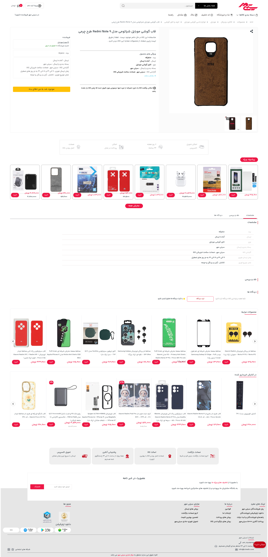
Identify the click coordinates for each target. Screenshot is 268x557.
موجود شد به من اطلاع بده (41, 89)
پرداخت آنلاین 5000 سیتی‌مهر (251, 521)
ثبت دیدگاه (200, 298)
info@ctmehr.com (246, 549)
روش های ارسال (191, 509)
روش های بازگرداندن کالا (220, 521)
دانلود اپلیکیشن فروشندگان (252, 513)
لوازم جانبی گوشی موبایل (195, 22)
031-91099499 (248, 542)
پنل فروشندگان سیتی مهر (253, 509)
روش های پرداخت (223, 517)
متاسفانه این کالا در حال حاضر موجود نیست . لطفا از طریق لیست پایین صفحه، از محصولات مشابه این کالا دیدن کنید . (132, 39)
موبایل (213, 22)
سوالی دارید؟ (259, 544)
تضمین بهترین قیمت (189, 517)
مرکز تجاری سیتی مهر (125, 555)
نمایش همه (134, 206)
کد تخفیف (205, 15)
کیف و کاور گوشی (171, 22)
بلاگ (192, 15)
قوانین (228, 509)
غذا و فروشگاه (223, 15)
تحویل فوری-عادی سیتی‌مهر (186, 521)
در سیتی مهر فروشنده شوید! (27, 14)
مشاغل (180, 15)
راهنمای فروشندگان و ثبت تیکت (250, 517)
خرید (233, 194)
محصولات (241, 22)
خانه (251, 22)
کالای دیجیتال (226, 22)
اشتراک (37, 486)
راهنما (171, 15)
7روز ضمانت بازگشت (189, 513)
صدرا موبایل (62, 42)
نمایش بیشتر (149, 75)
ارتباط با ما (226, 513)
